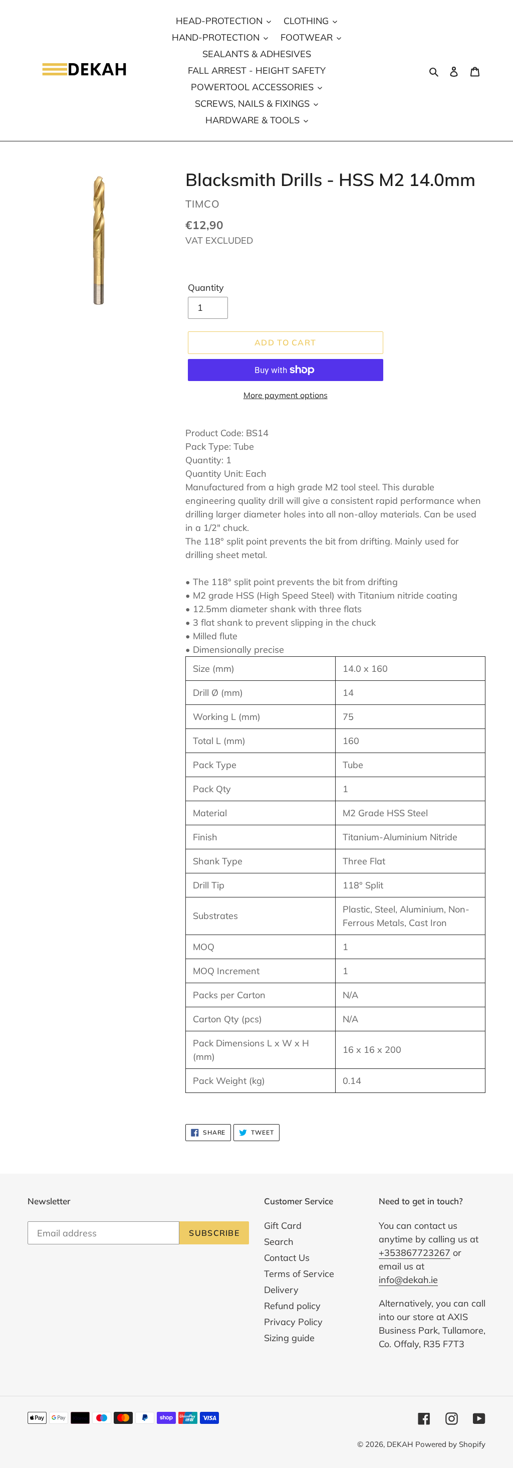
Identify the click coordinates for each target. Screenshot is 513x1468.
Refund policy (292, 1306)
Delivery (281, 1290)
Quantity (206, 287)
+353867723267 (414, 1252)
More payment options (285, 395)
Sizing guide (289, 1338)
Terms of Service (299, 1273)
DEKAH (400, 1444)
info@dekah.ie (408, 1280)
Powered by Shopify (450, 1444)
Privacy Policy (293, 1322)
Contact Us (287, 1257)
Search (279, 1241)
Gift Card (283, 1225)
